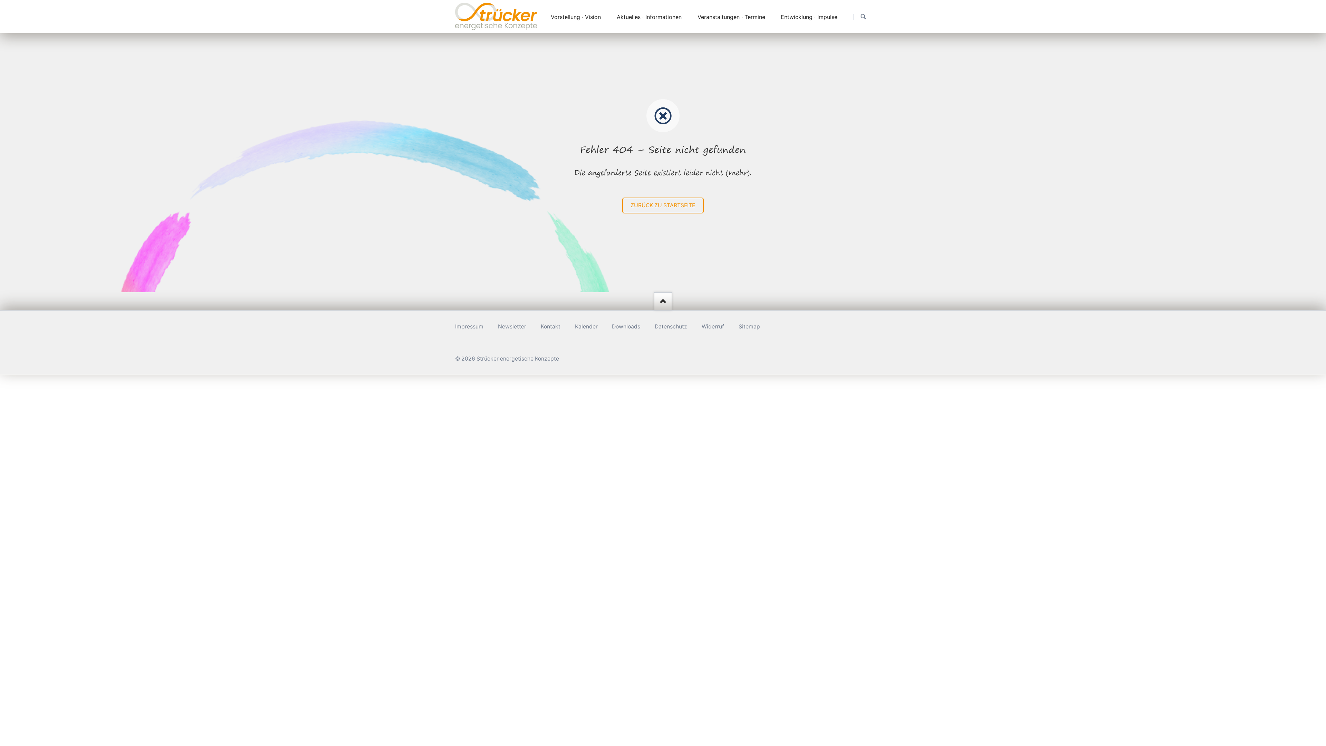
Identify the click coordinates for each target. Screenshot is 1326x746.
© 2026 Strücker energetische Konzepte (507, 358)
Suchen (863, 17)
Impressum (469, 326)
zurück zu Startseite (663, 205)
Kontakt (550, 326)
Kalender (586, 326)
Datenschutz (671, 326)
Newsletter (512, 326)
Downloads (626, 326)
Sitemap (749, 326)
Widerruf (713, 326)
